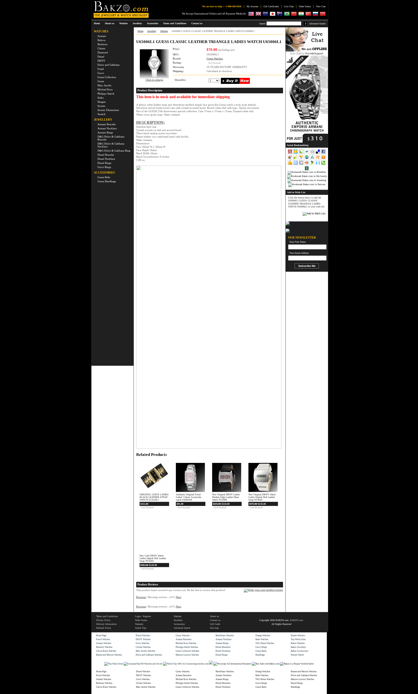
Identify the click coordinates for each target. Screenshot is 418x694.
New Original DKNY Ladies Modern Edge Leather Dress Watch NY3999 (226, 497)
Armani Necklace (107, 128)
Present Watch (297, 655)
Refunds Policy (103, 628)
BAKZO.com (296, 620)
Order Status (305, 6)
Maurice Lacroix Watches (187, 655)
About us (214, 616)
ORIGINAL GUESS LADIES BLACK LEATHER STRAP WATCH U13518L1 (154, 497)
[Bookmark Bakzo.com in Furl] (323, 159)
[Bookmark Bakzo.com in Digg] (312, 153)
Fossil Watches (103, 639)
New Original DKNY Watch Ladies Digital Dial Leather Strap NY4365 (262, 497)
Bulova (101, 40)
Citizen (101, 48)
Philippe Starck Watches (187, 647)
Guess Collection (106, 77)
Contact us (215, 620)
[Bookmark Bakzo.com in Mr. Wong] (290, 153)
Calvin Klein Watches (106, 651)
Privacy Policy (103, 620)
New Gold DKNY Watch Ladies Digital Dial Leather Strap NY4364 (153, 558)
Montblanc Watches (225, 635)
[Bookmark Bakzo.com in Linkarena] (301, 153)
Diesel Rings (104, 162)
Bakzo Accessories (299, 651)
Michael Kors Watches (186, 643)
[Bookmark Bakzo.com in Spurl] (296, 164)
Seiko (100, 97)
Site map (214, 628)
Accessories (179, 624)
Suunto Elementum (108, 110)
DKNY (101, 60)
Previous (141, 597)
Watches (164, 31)
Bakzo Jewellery (298, 647)
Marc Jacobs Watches (145, 651)
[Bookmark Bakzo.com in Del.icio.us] (318, 153)
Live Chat (289, 6)
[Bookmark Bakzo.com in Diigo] (318, 164)
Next (178, 597)
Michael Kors (104, 89)
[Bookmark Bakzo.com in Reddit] (290, 159)
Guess (100, 81)
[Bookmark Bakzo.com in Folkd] (307, 153)
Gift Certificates (271, 6)
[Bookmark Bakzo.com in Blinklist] (307, 164)
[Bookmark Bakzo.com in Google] (301, 164)
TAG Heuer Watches (264, 643)
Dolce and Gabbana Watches (149, 655)
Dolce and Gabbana (108, 64)
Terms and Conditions (107, 616)
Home (97, 23)
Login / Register (143, 616)
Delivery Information (106, 624)
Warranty (139, 624)
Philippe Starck (105, 93)
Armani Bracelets (184, 639)
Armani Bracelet (106, 124)
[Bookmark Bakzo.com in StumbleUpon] (307, 159)
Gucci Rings (104, 167)
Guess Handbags (106, 181)
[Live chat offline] (307, 51)
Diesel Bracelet (105, 154)
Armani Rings (105, 132)
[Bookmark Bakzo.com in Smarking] (307, 180)
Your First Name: (297, 242)
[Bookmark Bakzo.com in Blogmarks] (312, 164)
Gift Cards (215, 624)
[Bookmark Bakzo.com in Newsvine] (306, 170)
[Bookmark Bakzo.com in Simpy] (301, 159)
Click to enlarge (154, 80)
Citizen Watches (143, 647)
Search (262, 23)
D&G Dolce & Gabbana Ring (113, 150)
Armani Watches (103, 643)
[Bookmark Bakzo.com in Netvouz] (306, 184)
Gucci (100, 73)
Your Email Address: (299, 253)
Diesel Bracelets (223, 647)
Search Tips (140, 628)
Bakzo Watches (298, 643)
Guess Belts (103, 177)
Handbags (260, 655)
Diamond (102, 52)
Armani (101, 36)
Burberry (102, 44)
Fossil (100, 68)
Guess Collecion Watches (187, 651)
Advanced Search (317, 23)
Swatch (101, 114)
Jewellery (151, 31)
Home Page (101, 635)
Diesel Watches (143, 635)
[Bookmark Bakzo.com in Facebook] (323, 153)
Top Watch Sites (298, 639)
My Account (252, 6)
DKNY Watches (143, 639)
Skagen (101, 101)
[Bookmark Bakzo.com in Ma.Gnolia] (307, 176)
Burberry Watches (104, 647)
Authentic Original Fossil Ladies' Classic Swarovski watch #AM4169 (188, 497)
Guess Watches (215, 58)
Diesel (100, 56)
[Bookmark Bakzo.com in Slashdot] (312, 159)
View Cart (321, 6)
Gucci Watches (142, 643)
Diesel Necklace (106, 158)
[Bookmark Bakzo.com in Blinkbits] (307, 172)
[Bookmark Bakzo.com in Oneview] (296, 153)
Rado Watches (262, 639)
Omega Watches (262, 635)
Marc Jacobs (104, 85)
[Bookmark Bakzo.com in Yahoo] (290, 164)
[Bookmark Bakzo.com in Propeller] (318, 159)
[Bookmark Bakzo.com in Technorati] (323, 164)
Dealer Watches (298, 635)
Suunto (101, 105)
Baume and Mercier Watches (109, 655)
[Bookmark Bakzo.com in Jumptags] (296, 159)
